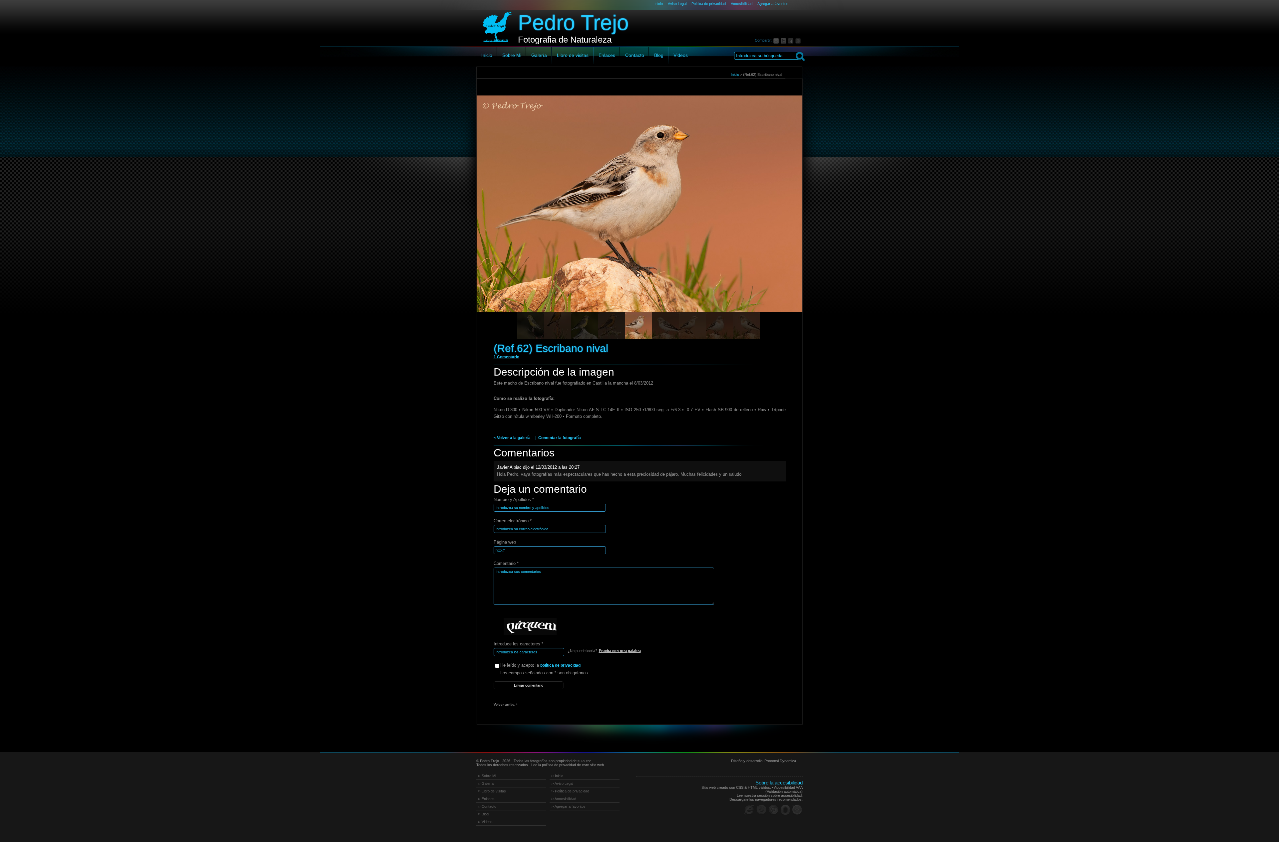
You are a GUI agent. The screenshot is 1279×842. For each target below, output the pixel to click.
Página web (505, 542)
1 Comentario (506, 357)
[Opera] (785, 809)
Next (785, 213)
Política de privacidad (708, 4)
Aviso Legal (677, 4)
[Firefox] (761, 809)
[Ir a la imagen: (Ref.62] (665, 325)
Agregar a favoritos (772, 4)
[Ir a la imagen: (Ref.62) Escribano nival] (638, 325)
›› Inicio (557, 776)
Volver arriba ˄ (506, 704)
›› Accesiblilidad (563, 799)
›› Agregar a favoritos (568, 806)
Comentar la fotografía (559, 438)
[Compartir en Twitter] (784, 40)
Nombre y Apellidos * (514, 499)
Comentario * (506, 563)
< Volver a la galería (512, 438)
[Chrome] (773, 809)
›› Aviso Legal (562, 783)
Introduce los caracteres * (518, 643)
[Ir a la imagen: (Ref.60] (530, 325)
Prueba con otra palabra (620, 651)
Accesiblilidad (741, 4)
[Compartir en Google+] (799, 40)
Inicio (658, 4)
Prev (494, 213)
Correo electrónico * (513, 520)
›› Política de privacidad (570, 791)
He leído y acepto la (540, 665)
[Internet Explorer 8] (749, 809)
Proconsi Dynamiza (780, 761)
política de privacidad (560, 665)
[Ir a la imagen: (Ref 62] (746, 325)
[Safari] (797, 809)
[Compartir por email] (777, 40)
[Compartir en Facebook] (791, 40)
